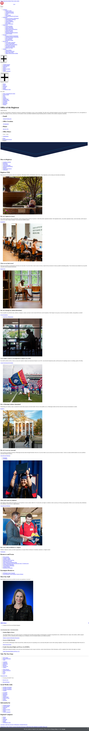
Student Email (5, 99)
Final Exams (5, 164)
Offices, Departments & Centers (9, 93)
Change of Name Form (7, 561)
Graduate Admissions (9, 21)
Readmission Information (8, 567)
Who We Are (5, 41)
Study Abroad (8, 15)
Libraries (4, 97)
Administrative (6, 136)
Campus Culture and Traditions (11, 44)
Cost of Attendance (9, 20)
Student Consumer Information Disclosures (11, 637)
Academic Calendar (6, 559)
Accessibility (40, 726)
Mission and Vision (9, 47)
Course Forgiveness (6, 165)
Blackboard (5, 103)
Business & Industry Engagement (11, 35)
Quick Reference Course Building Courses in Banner (13, 574)
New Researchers (8, 39)
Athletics (4, 49)
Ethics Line (45, 726)
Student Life (5, 24)
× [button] (87, 728)
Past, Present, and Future (10, 45)
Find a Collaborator (9, 38)
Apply (4, 659)
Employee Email (6, 100)
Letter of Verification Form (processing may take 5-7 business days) (16, 563)
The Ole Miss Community (10, 42)
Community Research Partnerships (12, 36)
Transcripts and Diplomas (8, 166)
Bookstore (5, 700)
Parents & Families (6, 68)
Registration (5, 163)
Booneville (5, 86)
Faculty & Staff (6, 94)
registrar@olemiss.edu (7, 118)
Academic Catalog (6, 558)
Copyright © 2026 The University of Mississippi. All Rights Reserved (13, 724)
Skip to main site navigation (5, 1)
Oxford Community (6, 71)
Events (4, 96)
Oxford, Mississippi (9, 27)
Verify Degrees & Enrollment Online (10, 562)
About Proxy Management (8, 316)
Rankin (4, 88)
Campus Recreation (9, 30)
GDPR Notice (28, 726)
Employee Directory (7, 670)
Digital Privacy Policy (4, 726)
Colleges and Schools (9, 11)
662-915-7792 (5, 129)
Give (14, 4)
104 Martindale (6, 124)
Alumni (4, 67)
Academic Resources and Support (11, 16)
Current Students (6, 65)
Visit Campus (7, 22)
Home (4, 138)
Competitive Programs (9, 12)
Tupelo (4, 85)
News (4, 95)
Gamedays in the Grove (9, 51)
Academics (5, 9)
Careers (4, 699)
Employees (5, 66)
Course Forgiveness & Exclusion (6, 362)
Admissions (5, 17)
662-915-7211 (5, 680)
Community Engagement (10, 46)
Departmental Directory (7, 139)
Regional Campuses (9, 31)
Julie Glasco (3, 623)
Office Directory (6, 669)
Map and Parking (6, 682)
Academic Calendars (7, 162)
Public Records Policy (7, 644)
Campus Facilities (8, 33)
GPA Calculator (6, 556)
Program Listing (8, 10)
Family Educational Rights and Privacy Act (11, 651)
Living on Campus (8, 26)
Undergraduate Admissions (10, 19)
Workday (4, 104)
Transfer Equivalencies (7, 168)
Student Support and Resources (11, 29)
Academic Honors (6, 566)
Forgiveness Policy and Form (8, 560)
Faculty (6, 14)
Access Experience (4, 314)
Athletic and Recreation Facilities (11, 53)
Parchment (5, 457)
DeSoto (4, 84)
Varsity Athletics (8, 50)
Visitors (4, 70)
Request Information (9, 23)
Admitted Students (6, 64)
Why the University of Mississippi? (12, 18)
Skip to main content (15, 1)
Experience (5, 102)
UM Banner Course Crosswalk (9, 573)
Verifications (5, 169)
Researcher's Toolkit (9, 40)
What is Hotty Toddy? (9, 52)
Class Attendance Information (8, 565)
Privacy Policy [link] (54, 729)
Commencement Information (8, 564)
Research (4, 34)
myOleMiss (5, 101)
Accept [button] (63, 729)
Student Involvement (9, 28)
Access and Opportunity (10, 43)
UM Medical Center (7, 89)
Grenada (4, 87)
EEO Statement (34, 726)
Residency (5, 167)
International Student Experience (11, 32)
